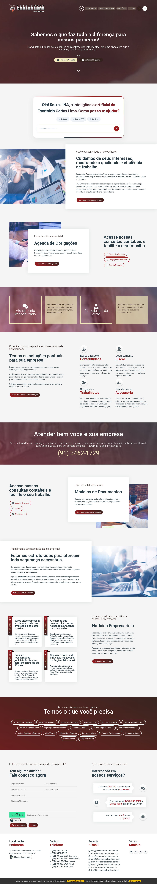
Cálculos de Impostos (47, 722)
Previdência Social (132, 733)
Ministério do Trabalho (68, 733)
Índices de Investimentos (29, 728)
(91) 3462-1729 (78, 453)
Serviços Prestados (106, 8)
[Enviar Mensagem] (116, 128)
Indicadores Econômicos (128, 728)
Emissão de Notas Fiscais (133, 722)
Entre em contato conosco (23, 593)
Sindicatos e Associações (23, 722)
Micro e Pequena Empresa (103, 728)
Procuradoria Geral (89, 733)
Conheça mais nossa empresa (90, 200)
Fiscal (63, 864)
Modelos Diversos (21, 503)
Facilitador (67, 60)
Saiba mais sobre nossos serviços (25, 395)
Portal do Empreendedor (111, 733)
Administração (66, 859)
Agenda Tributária (115, 265)
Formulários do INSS (80, 728)
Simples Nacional (87, 739)
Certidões (92, 60)
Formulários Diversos (110, 722)
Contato (132, 8)
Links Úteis (121, 8)
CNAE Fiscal (49, 733)
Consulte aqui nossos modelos (89, 512)
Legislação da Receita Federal (55, 728)
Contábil (64, 861)
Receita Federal (69, 739)
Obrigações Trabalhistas (118, 260)
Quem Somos (91, 8)
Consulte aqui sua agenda (47, 264)
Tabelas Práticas (90, 722)
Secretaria (64, 856)
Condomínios (19, 514)
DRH (62, 867)
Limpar (33, 825)
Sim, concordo (135, 881)
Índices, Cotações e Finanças (29, 733)
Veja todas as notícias (102, 661)
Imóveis (17, 508)
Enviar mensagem (18, 825)
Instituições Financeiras (69, 722)
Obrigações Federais (117, 254)
